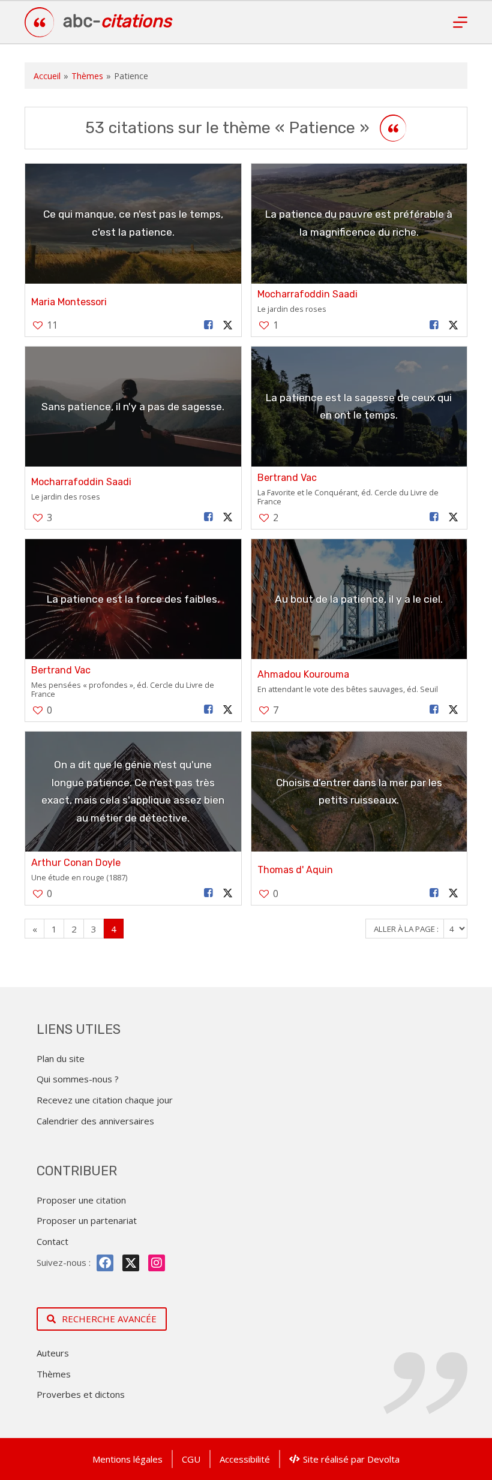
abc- (117, 21)
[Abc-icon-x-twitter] (130, 1263)
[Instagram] (156, 1263)
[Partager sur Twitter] (227, 325)
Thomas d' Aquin (295, 870)
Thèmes (87, 76)
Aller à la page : (407, 929)
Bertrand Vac (287, 477)
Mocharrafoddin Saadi (307, 294)
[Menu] (460, 22)
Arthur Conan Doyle (76, 862)
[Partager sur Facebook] (208, 325)
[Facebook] (105, 1263)
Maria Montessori (69, 302)
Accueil (47, 76)
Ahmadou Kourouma (303, 674)
